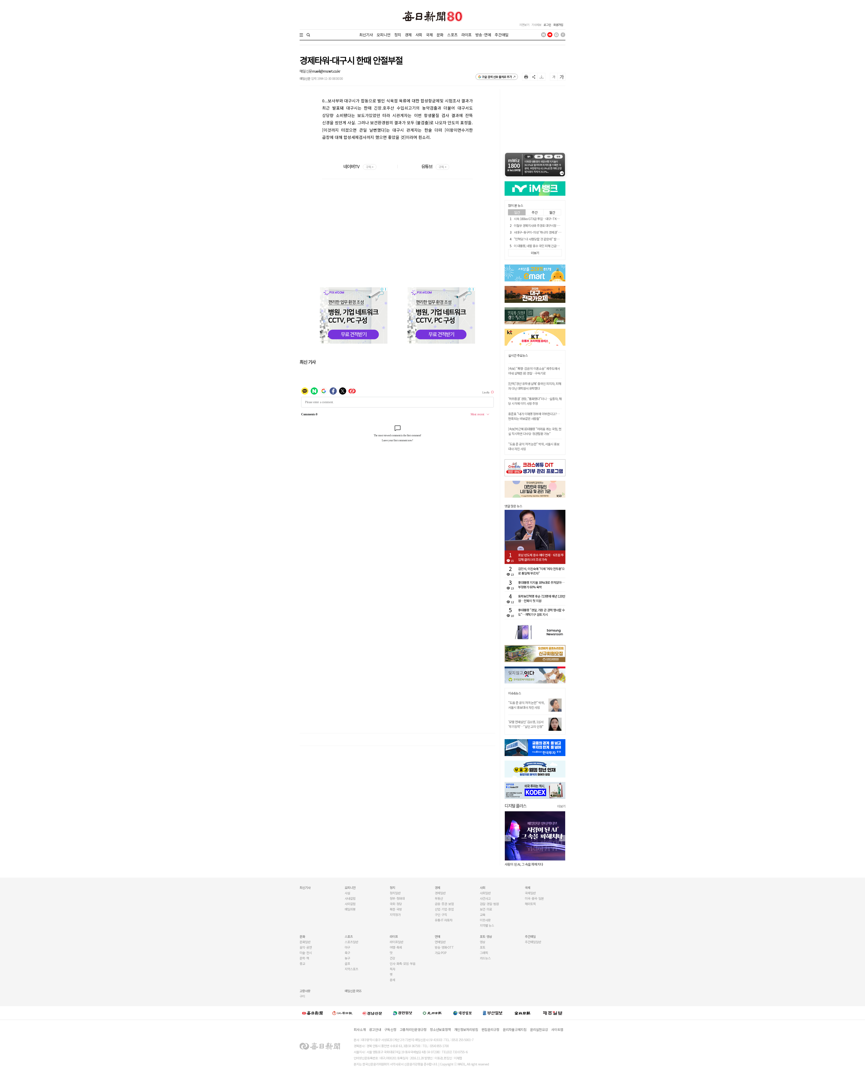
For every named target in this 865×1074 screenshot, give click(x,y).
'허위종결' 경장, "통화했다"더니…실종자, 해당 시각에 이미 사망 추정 (535, 401)
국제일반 (530, 893)
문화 (440, 34)
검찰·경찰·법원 (489, 903)
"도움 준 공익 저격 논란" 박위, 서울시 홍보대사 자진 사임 (526, 705)
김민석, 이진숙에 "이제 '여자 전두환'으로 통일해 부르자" (541, 570)
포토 (482, 947)
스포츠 (452, 34)
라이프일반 (396, 941)
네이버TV (358, 166)
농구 (347, 958)
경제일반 (440, 893)
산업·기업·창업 (444, 909)
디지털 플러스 (515, 806)
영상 (482, 941)
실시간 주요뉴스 (518, 355)
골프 (347, 963)
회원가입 (558, 25)
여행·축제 (396, 947)
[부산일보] (492, 1013)
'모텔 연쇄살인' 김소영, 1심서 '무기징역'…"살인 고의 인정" (525, 724)
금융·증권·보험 (444, 903)
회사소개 (360, 1029)
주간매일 (501, 34)
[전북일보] (522, 1013)
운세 (392, 979)
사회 (418, 34)
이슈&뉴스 (514, 693)
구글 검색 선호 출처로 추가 (497, 77)
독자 (392, 969)
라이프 (466, 34)
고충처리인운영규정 (413, 1029)
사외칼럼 (350, 903)
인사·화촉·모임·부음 (402, 963)
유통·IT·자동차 (443, 920)
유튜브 (433, 166)
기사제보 (536, 25)
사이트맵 (557, 1029)
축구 (347, 952)
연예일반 (440, 941)
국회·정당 (396, 903)
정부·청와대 (397, 898)
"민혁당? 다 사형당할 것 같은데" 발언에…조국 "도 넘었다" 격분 (552, 239)
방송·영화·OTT (444, 947)
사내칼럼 (350, 898)
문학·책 (304, 958)
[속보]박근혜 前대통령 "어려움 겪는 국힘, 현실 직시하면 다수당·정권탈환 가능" (534, 431)
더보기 (561, 806)
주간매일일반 (533, 941)
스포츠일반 (351, 941)
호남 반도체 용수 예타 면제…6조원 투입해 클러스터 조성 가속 (541, 557)
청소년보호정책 (440, 1029)
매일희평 (350, 909)
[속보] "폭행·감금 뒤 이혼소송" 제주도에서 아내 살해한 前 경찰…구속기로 (534, 370)
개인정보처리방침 (466, 1029)
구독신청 (390, 1029)
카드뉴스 (485, 958)
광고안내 (375, 1029)
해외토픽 (530, 903)
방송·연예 (483, 34)
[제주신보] (552, 1013)
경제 (408, 34)
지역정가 (395, 914)
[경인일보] (402, 1013)
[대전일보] (462, 1013)
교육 (482, 914)
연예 (437, 936)
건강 (392, 958)
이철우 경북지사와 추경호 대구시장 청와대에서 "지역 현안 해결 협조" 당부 (559, 225)
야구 (347, 947)
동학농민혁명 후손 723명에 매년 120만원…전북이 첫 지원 (541, 598)
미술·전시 (306, 952)
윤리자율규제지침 (515, 1029)
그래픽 (484, 952)
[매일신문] (312, 1013)
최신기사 (366, 34)
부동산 (439, 898)
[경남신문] (372, 1013)
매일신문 (306, 71)
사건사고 (485, 898)
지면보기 (524, 25)
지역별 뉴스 (487, 925)
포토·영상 (486, 936)
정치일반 (395, 893)
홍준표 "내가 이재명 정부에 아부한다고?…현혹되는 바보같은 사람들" (534, 416)
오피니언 (383, 34)
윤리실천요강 (539, 1029)
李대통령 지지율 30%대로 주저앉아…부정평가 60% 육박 (541, 584)
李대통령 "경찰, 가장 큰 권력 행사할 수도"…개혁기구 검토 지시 (541, 612)
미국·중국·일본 (534, 898)
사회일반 (485, 893)
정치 (397, 34)
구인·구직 (441, 914)
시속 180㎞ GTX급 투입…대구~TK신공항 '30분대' (544, 218)
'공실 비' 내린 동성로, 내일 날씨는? (527, 864)
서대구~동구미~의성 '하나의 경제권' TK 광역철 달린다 (547, 232)
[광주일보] (432, 1013)
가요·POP (440, 952)
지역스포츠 (351, 969)
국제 (429, 34)
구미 (302, 996)
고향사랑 (305, 990)
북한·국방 (396, 909)
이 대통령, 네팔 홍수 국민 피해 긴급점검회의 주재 (543, 246)
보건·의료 (486, 909)
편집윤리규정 (490, 1029)
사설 (347, 893)
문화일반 (305, 941)
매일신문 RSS (353, 990)
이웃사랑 (485, 920)
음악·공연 (306, 947)
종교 (302, 963)
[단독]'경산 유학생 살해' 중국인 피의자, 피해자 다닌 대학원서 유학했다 (534, 386)
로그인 (547, 25)
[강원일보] (342, 1013)
